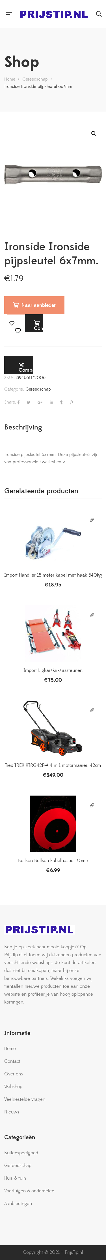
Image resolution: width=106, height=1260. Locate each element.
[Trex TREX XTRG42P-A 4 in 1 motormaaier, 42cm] (53, 728)
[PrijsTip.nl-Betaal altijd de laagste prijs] (54, 14)
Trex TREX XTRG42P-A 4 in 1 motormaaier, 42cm (53, 765)
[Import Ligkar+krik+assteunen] (53, 633)
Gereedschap (38, 389)
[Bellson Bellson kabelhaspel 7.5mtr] (53, 824)
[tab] (53, 427)
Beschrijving (23, 427)
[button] (94, 134)
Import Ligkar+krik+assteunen (53, 670)
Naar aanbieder (38, 305)
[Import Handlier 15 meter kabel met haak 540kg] (53, 538)
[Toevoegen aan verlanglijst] (16, 323)
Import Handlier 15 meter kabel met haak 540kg (53, 575)
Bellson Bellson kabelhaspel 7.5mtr (53, 861)
